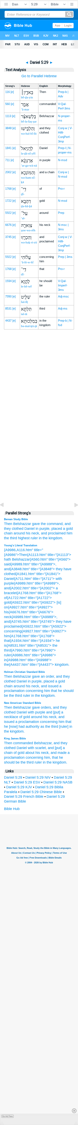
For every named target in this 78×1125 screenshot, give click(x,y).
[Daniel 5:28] (5, 514)
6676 (8, 224)
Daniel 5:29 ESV (27, 782)
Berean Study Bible (16, 519)
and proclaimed (53, 533)
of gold (24, 717)
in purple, (43, 529)
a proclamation (27, 722)
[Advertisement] (39, 421)
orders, (46, 707)
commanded (23, 743)
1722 (8, 200)
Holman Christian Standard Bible (24, 671)
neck (35, 686)
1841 (8, 148)
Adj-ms (62, 308)
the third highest (17, 538)
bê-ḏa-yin (27, 97)
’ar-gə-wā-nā (29, 165)
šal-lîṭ (24, 302)
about (29, 753)
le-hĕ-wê (26, 286)
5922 (8, 212)
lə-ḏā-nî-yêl (28, 153)
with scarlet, (37, 748)
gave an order (43, 676)
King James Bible (15, 738)
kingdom (48, 696)
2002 (8, 172)
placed (49, 681)
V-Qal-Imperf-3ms (62, 285)
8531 (8, 308)
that (54, 691)
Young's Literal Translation (20, 545)
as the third (49, 727)
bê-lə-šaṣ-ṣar (29, 121)
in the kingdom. (51, 538)
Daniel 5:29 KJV (19, 787)
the (37, 696)
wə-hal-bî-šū (29, 133)
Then (8, 524)
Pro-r (61, 188)
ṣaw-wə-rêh (28, 230)
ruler (34, 538)
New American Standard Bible (22, 702)
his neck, (33, 533)
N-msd (62, 160)
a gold (60, 681)
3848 (8, 128)
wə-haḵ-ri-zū (29, 242)
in (32, 696)
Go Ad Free (7, 1116)
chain (8, 533)
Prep (61, 212)
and (59, 676)
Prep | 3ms (65, 256)
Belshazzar (22, 524)
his (28, 686)
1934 (8, 281)
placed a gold (62, 529)
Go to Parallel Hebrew (39, 76)
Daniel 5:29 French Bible (23, 797)
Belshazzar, (43, 743)
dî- (22, 274)
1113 (8, 116)
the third (15, 696)
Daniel (29, 529)
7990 (8, 296)
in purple (35, 681)
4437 (8, 320)
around (19, 533)
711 (7, 160)
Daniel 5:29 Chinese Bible (41, 792)
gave (36, 707)
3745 (8, 237)
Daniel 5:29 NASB (57, 782)
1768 (8, 188)
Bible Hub (12, 809)
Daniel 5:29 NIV (38, 777)
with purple (36, 712)
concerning (34, 691)
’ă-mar (25, 109)
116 (7, 92)
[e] (12, 92)
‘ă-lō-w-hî (27, 262)
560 (7, 104)
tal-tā (24, 314)
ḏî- (22, 194)
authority (32, 727)
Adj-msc (63, 296)
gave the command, (48, 524)
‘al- (23, 218)
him (69, 533)
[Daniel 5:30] (73, 514)
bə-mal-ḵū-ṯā (29, 326)
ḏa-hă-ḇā (26, 206)
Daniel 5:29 (13, 777)
